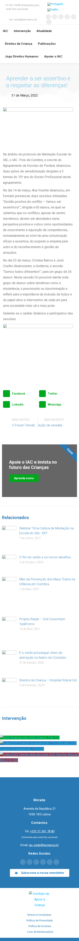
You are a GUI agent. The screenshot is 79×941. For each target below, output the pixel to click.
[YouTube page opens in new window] (61, 16)
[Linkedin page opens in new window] (67, 16)
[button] (20, 393)
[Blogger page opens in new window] (48, 22)
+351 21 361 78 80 (42, 831)
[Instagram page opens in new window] (73, 16)
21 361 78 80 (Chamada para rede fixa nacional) (22, 7)
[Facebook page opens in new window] (48, 16)
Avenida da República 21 (39, 808)
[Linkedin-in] (43, 862)
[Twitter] (29, 862)
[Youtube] (36, 862)
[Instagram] (49, 862)
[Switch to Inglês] (52, 10)
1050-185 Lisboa (39, 814)
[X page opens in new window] (54, 16)
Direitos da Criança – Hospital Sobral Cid (48, 680)
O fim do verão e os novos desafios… (46, 557)
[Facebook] (23, 862)
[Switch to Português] (55, 4)
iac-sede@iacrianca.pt (23, 19)
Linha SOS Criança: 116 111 (40, 737)
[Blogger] (56, 862)
